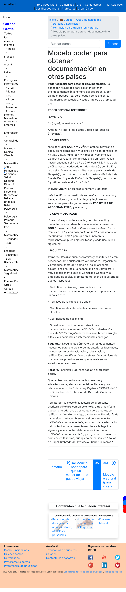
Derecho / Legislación (66, 23)
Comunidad (67, 4)
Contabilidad (12, 140)
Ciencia (8, 155)
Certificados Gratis (47, 8)
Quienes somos (13, 554)
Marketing (10, 148)
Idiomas (9, 44)
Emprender (11, 132)
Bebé (7, 205)
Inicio (6, 17)
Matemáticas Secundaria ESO (12, 239)
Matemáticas (12, 163)
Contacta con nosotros (60, 558)
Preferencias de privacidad (20, 565)
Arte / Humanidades (12, 168)
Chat (80, 4)
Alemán (8, 64)
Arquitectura (12, 292)
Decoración (11, 195)
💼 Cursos (66, 19)
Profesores (68, 8)
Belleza (8, 198)
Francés (9, 56)
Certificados (12, 558)
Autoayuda (11, 121)
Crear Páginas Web (10, 91)
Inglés (11, 48)
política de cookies (113, 572)
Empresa (9, 124)
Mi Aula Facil (115, 4)
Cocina (8, 151)
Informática (11, 83)
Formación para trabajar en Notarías (75, 27)
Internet (9, 114)
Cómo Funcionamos (16, 550)
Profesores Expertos (17, 561)
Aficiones (10, 174)
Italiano (8, 72)
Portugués (10, 80)
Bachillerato (11, 262)
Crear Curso (85, 8)
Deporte (9, 180)
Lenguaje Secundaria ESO (12, 254)
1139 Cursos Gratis (46, 4)
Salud (7, 177)
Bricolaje (9, 201)
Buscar (112, 44)
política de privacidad (92, 572)
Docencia (10, 191)
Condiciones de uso (73, 572)
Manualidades (12, 118)
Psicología (10, 208)
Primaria (9, 220)
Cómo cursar (93, 4)
